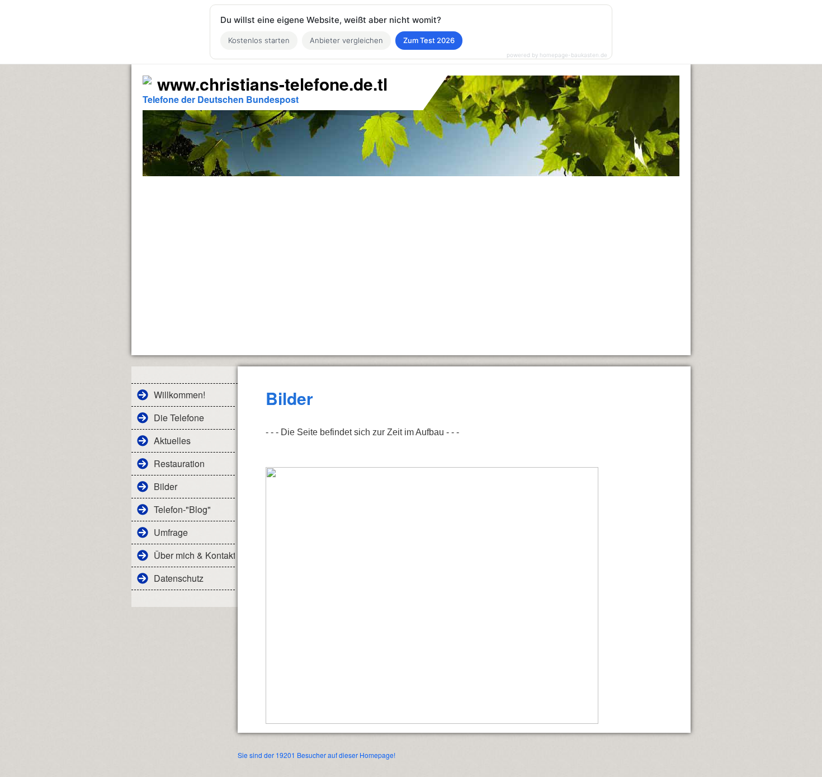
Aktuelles (172, 440)
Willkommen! (179, 394)
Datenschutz (179, 578)
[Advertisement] (411, 260)
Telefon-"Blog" (182, 509)
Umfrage (171, 532)
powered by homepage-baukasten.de (557, 55)
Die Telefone (179, 417)
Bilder (165, 486)
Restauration (179, 463)
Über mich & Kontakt (194, 555)
